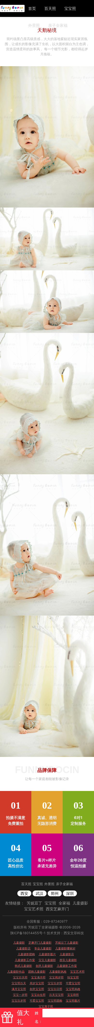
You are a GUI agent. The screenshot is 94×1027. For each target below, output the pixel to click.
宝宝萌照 (73, 995)
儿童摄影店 (23, 948)
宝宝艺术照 (33, 908)
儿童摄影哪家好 (65, 948)
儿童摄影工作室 (25, 960)
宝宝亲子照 (46, 1006)
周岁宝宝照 (37, 983)
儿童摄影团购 (26, 954)
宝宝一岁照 (20, 995)
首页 (32, 8)
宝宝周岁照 (56, 977)
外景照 (34, 25)
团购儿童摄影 (37, 971)
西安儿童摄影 (68, 960)
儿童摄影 (80, 903)
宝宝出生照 (38, 995)
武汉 (39, 893)
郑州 (55, 893)
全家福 (64, 903)
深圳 (70, 893)
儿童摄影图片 (47, 954)
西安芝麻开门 (57, 908)
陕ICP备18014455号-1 (28, 933)
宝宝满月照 (38, 977)
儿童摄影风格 (58, 971)
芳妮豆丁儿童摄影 (66, 942)
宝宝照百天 (19, 983)
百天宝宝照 (56, 995)
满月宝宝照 (19, 989)
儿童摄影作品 (16, 971)
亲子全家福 (57, 25)
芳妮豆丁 (34, 903)
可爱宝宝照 (73, 983)
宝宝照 (70, 8)
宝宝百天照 (20, 977)
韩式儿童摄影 (23, 966)
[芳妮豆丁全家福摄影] (12, 8)
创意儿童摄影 (44, 966)
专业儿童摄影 (43, 948)
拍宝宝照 (73, 977)
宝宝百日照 (55, 989)
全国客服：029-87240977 (47, 921)
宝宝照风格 (73, 989)
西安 (24, 893)
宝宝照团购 (55, 1000)
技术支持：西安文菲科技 (65, 933)
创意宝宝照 (37, 989)
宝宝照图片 (73, 1000)
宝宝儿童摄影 (47, 960)
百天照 (50, 8)
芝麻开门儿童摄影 (40, 942)
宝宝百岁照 (55, 983)
